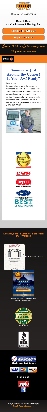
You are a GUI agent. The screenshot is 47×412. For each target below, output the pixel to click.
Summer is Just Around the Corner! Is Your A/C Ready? (23, 74)
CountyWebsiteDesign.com (23, 406)
